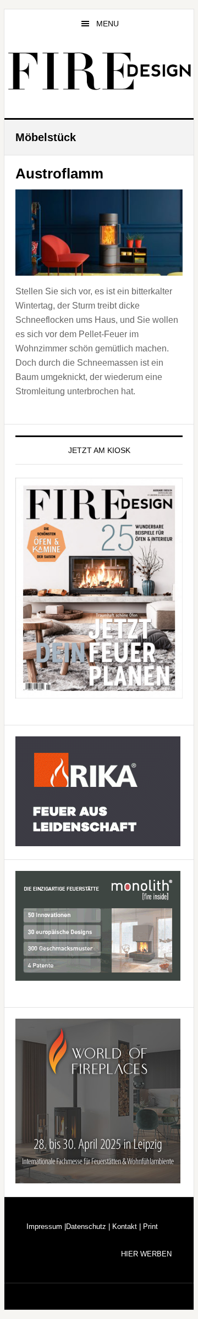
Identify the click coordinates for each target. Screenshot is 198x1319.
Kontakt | (125, 1226)
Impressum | (46, 1226)
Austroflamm (59, 173)
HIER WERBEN (146, 1254)
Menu (107, 23)
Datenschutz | (88, 1226)
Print (149, 1226)
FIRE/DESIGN (99, 73)
